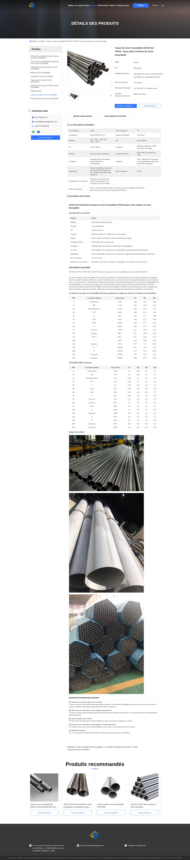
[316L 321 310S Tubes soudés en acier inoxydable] (144, 787)
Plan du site (11, 858)
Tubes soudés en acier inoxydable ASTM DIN (110, 805)
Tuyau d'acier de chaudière (78, 750)
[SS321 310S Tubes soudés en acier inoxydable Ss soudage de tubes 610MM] (78, 787)
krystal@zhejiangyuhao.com (46, 122)
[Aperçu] (32, 5)
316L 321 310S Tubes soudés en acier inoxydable (143, 805)
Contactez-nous (122, 5)
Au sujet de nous (82, 5)
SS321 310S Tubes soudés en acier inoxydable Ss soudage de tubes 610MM (78, 805)
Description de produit (115, 116)
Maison (71, 5)
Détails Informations (82, 116)
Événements (103, 5)
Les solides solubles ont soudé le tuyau (121, 747)
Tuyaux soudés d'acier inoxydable (89, 747)
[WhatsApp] (33, 131)
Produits (93, 5)
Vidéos (112, 5)
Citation (140, 5)
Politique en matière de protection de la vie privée (34, 858)
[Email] (38, 131)
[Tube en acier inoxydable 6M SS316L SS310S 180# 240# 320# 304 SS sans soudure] (44, 787)
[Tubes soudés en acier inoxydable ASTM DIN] (111, 787)
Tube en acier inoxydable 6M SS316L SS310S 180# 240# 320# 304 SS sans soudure (43, 805)
